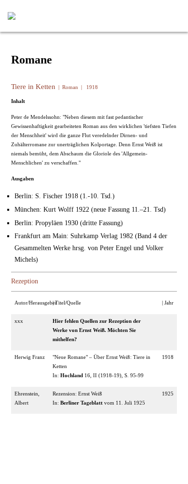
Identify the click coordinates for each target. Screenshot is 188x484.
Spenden (146, 445)
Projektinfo (110, 445)
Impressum (70, 460)
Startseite (36, 445)
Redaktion (72, 445)
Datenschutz (110, 460)
